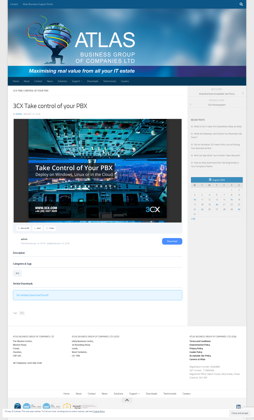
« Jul (193, 218)
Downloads (92, 81)
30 (239, 209)
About (27, 81)
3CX (17, 273)
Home (16, 81)
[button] (200, 355)
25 (202, 209)
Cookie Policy (196, 352)
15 (231, 199)
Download (172, 241)
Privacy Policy (196, 348)
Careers (125, 81)
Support (76, 81)
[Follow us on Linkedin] (238, 406)
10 (195, 199)
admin (19, 114)
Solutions (62, 81)
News (50, 81)
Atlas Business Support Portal (38, 4)
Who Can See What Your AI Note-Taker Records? (217, 155)
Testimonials (109, 81)
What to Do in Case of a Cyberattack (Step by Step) (218, 126)
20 (217, 204)
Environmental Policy (200, 345)
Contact (14, 4)
